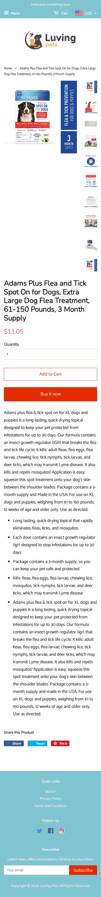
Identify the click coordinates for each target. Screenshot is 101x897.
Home (8, 68)
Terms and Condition (50, 806)
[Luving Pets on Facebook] (51, 832)
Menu (15, 13)
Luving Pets (49, 886)
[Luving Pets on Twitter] (39, 832)
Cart (64, 13)
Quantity (11, 344)
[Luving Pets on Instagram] (61, 832)
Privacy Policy (50, 799)
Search (50, 791)
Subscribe (83, 870)
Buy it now (50, 394)
